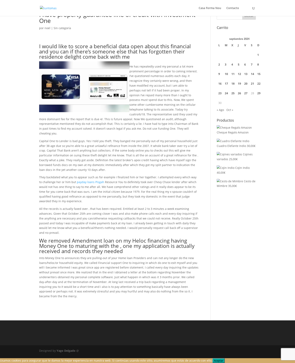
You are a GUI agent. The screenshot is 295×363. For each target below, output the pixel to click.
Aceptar (218, 360)
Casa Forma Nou (210, 8)
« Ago (220, 110)
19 (239, 83)
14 (252, 74)
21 (252, 83)
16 (220, 83)
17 (226, 83)
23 (220, 93)
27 (245, 93)
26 (239, 93)
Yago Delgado (66, 351)
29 (258, 93)
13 (245, 74)
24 (226, 93)
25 (233, 93)
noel (47, 28)
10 (226, 74)
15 (258, 74)
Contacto (232, 8)
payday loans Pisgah (90, 182)
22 (258, 83)
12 (239, 74)
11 (233, 74)
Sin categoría (62, 28)
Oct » (229, 110)
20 (245, 83)
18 (233, 83)
